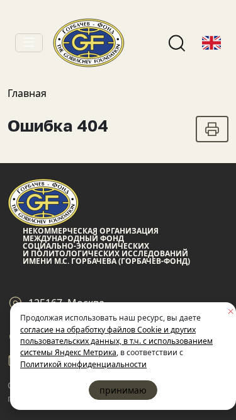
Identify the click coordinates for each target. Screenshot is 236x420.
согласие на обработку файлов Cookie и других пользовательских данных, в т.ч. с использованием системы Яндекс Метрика (116, 341)
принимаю (123, 390)
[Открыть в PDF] (212, 129)
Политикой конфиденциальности (83, 364)
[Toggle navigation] (29, 42)
